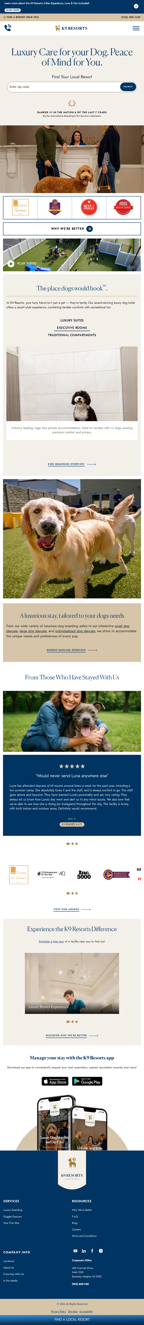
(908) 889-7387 (131, 17)
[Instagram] (100, 1250)
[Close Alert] (136, 7)
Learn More (12, 10)
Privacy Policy (58, 1311)
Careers (76, 1229)
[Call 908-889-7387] (7, 28)
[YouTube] (75, 1250)
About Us (8, 1268)
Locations (8, 1261)
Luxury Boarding (12, 1210)
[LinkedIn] (83, 1250)
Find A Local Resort (72, 1320)
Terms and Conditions (84, 1236)
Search (128, 87)
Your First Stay (11, 1223)
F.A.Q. (75, 1216)
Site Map (73, 1311)
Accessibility (86, 1311)
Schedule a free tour (51, 941)
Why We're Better (67, 228)
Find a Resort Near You (23, 17)
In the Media (10, 1281)
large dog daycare (33, 631)
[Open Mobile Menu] (135, 28)
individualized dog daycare (75, 631)
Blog (74, 1223)
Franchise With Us (13, 1274)
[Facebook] (92, 1250)
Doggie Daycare (12, 1216)
